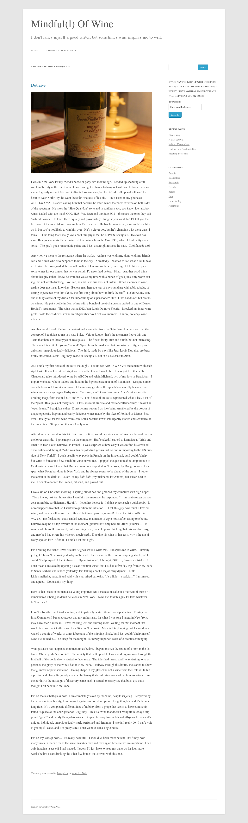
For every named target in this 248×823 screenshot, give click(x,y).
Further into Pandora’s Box (182, 149)
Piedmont (174, 205)
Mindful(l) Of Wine (72, 23)
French (172, 187)
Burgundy (174, 182)
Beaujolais (62, 773)
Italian (172, 191)
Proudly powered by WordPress (45, 806)
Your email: (175, 101)
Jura (171, 196)
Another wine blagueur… (62, 50)
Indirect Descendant (179, 144)
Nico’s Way (174, 135)
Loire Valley (175, 201)
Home (34, 50)
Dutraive (38, 85)
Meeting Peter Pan (178, 153)
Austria (172, 173)
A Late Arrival (176, 139)
